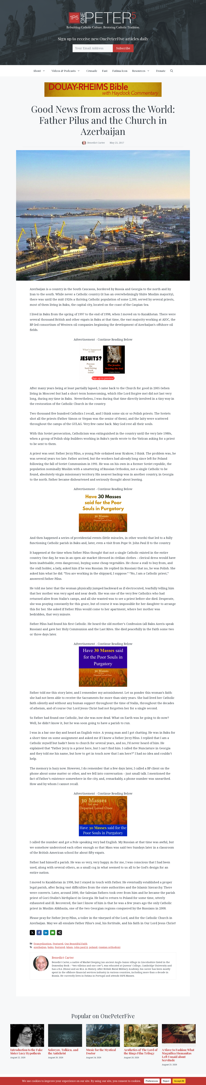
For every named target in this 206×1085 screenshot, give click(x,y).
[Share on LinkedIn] (45, 932)
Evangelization (43, 943)
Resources (138, 70)
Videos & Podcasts (64, 70)
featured (60, 947)
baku (51, 947)
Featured (58, 943)
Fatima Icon (119, 70)
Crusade (91, 70)
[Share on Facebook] (39, 932)
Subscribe (123, 48)
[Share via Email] (52, 932)
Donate (160, 70)
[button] (171, 70)
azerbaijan (40, 947)
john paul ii (81, 947)
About (37, 70)
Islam (69, 947)
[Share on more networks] (59, 932)
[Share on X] (32, 932)
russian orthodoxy (110, 947)
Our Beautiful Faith (76, 943)
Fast (105, 70)
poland (93, 947)
